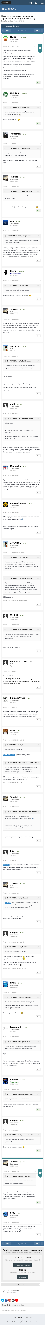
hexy (12, 1212)
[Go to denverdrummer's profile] (5, 504)
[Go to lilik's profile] (5, 852)
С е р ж (14, 614)
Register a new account (22, 1265)
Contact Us (28, 1317)
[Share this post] (35, 46)
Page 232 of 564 (22, 31)
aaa (12, 221)
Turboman (15, 133)
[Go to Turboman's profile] (5, 135)
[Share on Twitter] (2, 1300)
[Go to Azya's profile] (5, 731)
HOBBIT (14, 36)
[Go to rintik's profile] (5, 984)
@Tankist (6, 865)
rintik (13, 982)
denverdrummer (18, 502)
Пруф (21, 519)
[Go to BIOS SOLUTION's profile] (5, 663)
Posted (11, 46)
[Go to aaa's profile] (5, 222)
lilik (12, 850)
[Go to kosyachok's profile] (5, 1028)
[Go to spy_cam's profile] (5, 94)
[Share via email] (13, 1300)
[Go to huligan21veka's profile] (5, 699)
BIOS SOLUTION (18, 661)
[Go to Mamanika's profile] (5, 467)
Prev (7, 30)
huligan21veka (17, 697)
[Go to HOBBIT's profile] (5, 38)
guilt (12, 403)
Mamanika (15, 465)
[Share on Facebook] (6, 1300)
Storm (13, 270)
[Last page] (42, 30)
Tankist (14, 176)
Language (17, 1317)
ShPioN (14, 1079)
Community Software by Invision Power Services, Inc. (22, 1322)
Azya (12, 730)
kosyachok (15, 1027)
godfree (10, 21)
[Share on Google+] (9, 1300)
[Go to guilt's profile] (5, 405)
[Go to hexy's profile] (5, 1214)
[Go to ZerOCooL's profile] (5, 348)
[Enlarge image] (20, 114)
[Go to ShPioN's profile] (5, 1081)
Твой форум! (9, 8)
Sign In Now (22, 1277)
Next (37, 30)
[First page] (3, 30)
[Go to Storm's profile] (5, 272)
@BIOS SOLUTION (8, 755)
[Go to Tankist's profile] (5, 178)
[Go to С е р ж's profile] (5, 616)
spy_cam (14, 92)
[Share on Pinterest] (16, 1300)
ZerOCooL (15, 346)
